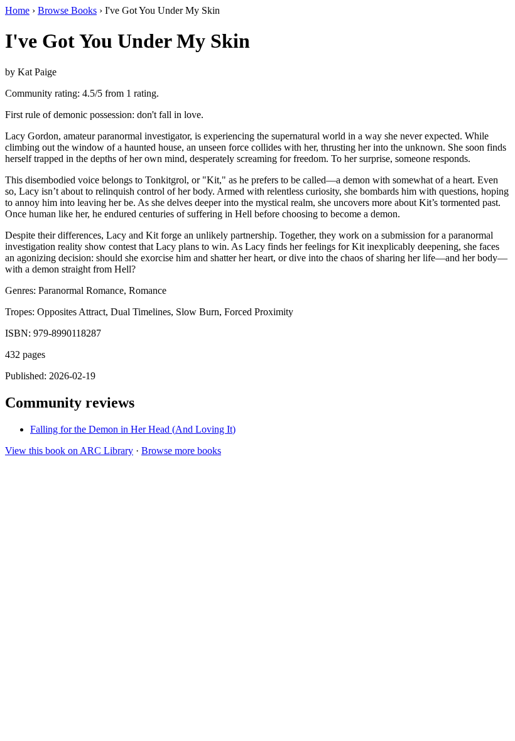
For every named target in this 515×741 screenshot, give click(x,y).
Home (17, 10)
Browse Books (67, 10)
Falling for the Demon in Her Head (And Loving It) (133, 429)
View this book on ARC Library (69, 450)
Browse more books (181, 450)
